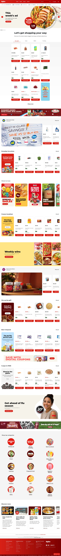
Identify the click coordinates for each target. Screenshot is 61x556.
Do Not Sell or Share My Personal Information (11, 555)
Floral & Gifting (18, 545)
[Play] (21, 284)
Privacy (4, 555)
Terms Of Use (22, 555)
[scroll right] (59, 17)
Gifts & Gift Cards (18, 548)
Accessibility (59, 555)
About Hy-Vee (28, 542)
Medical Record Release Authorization (32, 555)
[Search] (50, 1)
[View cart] (58, 2)
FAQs (26, 548)
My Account (7, 545)
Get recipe (32, 528)
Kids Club (37, 547)
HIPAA (26, 555)
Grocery (17, 542)
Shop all (57, 151)
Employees (39, 555)
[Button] (0, 30)
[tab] (17, 41)
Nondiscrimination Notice (54, 555)
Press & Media (8, 548)
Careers (27, 545)
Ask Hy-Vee (7, 542)
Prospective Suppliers (44, 555)
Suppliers (49, 555)
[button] (27, 232)
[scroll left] (2, 17)
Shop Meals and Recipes (39, 544)
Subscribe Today (42, 534)
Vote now (18, 528)
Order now (5, 528)
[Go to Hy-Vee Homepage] (3, 1)
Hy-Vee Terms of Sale (37, 537)
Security (19, 555)
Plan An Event (18, 551)
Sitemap (1, 555)
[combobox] (45, 2)
